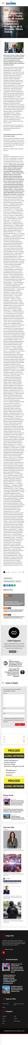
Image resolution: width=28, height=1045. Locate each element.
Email (4, 713)
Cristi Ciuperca (8, 572)
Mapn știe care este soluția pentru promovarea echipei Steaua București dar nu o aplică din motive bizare (17, 802)
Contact (3, 1007)
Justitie (3, 1018)
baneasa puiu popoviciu (8, 578)
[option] (14, 47)
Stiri (14, 741)
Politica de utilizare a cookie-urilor (19, 1004)
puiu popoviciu (18, 581)
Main (10, 595)
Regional (3, 1021)
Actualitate (4, 1016)
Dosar (6, 10)
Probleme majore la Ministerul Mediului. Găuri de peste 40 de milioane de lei (18, 818)
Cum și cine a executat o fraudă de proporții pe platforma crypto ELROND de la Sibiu (13, 610)
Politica (15, 1018)
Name (4, 708)
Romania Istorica (17, 1021)
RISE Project (19, 648)
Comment (5, 693)
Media (13, 739)
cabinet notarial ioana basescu (9, 581)
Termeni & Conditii (5, 1003)
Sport (3, 1023)
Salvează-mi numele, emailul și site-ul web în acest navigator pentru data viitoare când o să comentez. (13, 720)
